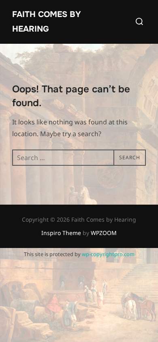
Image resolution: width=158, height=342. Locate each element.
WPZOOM (104, 233)
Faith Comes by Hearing (46, 21)
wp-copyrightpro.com (108, 254)
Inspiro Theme (61, 233)
